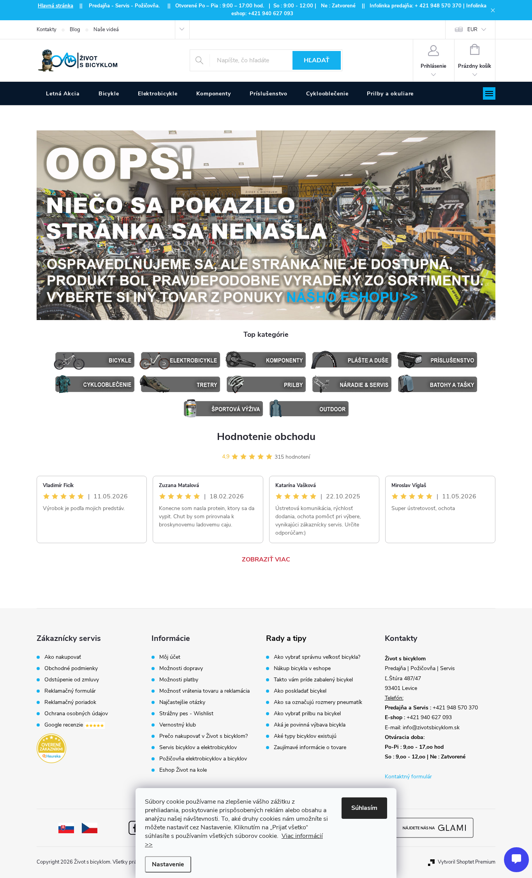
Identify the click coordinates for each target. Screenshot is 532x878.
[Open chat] (516, 859)
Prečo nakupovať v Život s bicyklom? (203, 736)
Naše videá (106, 29)
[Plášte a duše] (352, 360)
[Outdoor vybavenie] (309, 408)
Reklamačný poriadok (70, 702)
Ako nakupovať (62, 657)
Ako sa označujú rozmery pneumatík (318, 702)
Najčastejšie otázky (182, 702)
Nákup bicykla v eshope (302, 668)
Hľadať (316, 60)
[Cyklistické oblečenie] (95, 384)
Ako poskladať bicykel (300, 691)
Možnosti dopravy (181, 668)
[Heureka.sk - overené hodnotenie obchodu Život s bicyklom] (51, 748)
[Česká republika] (89, 827)
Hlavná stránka (55, 5)
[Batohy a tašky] (437, 384)
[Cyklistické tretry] (180, 384)
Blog (75, 29)
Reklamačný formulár (70, 691)
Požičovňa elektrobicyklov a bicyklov (203, 759)
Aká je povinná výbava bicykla (309, 725)
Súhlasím (364, 808)
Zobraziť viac (266, 559)
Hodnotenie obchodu (266, 436)
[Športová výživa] (223, 408)
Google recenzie (64, 725)
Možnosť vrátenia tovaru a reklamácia (204, 691)
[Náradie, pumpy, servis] (352, 384)
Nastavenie (168, 864)
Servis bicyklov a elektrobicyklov (198, 747)
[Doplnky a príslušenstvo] (437, 360)
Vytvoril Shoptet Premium (466, 862)
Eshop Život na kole (183, 770)
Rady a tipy (286, 638)
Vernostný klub (177, 725)
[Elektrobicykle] (180, 360)
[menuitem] (63, 94)
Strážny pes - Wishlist (186, 714)
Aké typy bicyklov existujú (305, 736)
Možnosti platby (178, 680)
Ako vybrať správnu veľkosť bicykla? (317, 657)
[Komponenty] (266, 360)
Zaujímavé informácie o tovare (310, 747)
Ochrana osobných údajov (76, 714)
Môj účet (169, 657)
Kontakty (46, 29)
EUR (472, 29)
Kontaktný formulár (408, 776)
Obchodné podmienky (71, 668)
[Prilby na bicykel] (266, 384)
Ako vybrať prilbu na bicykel (307, 714)
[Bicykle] (95, 360)
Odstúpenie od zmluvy (71, 680)
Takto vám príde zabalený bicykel (313, 680)
